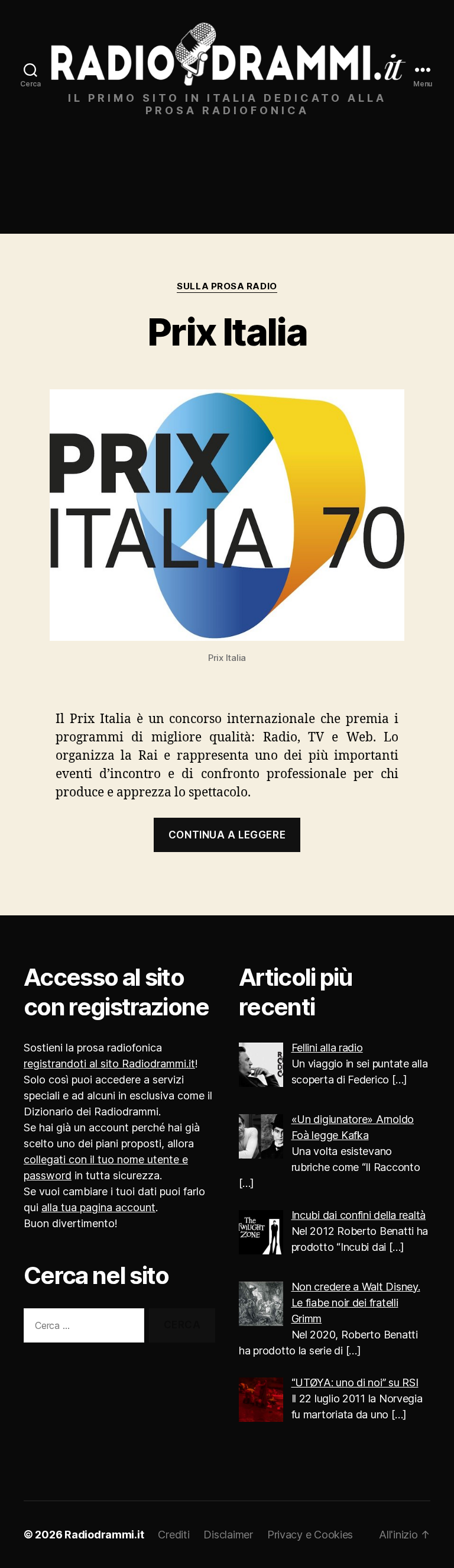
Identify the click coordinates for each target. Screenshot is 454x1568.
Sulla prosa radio (227, 286)
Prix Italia (227, 331)
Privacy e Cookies (310, 1534)
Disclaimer (227, 1534)
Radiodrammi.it (104, 1534)
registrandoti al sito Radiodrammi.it (109, 1063)
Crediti (173, 1534)
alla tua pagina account (98, 1207)
